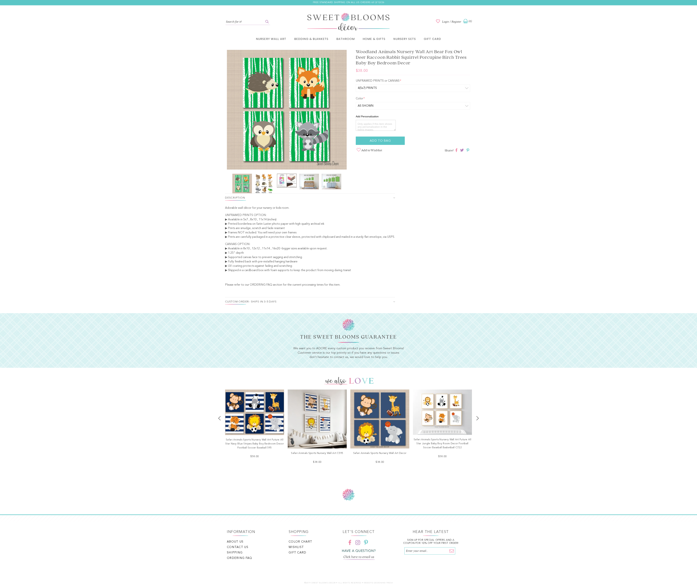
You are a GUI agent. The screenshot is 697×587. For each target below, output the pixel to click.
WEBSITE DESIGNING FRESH (378, 583)
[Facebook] (350, 542)
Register (456, 22)
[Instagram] (358, 542)
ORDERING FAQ (261, 284)
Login (445, 22)
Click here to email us (358, 557)
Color (360, 98)
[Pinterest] (366, 542)
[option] (287, 110)
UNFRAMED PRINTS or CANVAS (378, 80)
